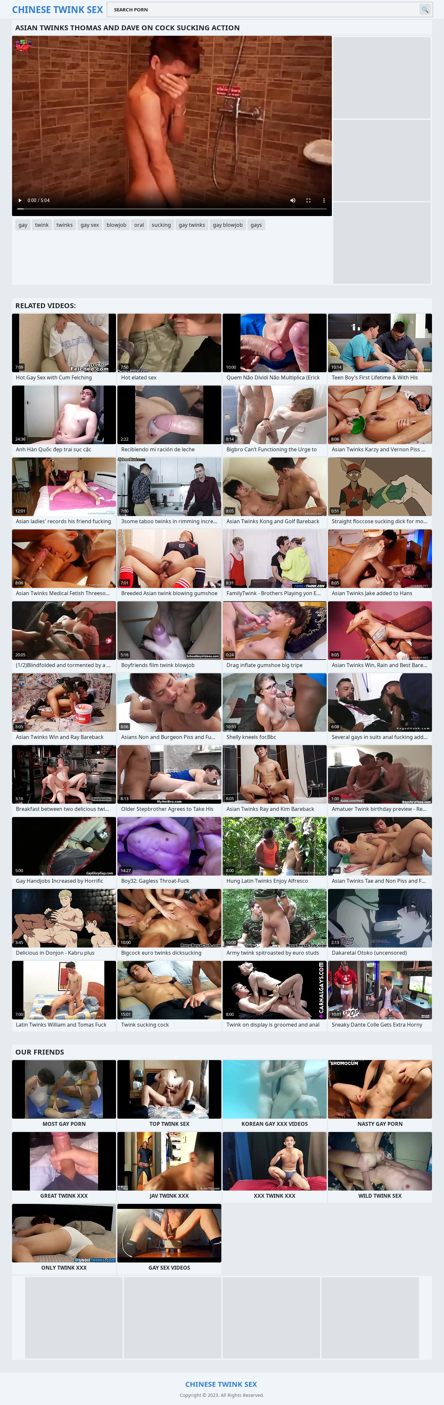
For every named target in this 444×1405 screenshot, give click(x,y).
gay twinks (192, 224)
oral (139, 224)
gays (256, 224)
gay (23, 224)
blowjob (116, 224)
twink (42, 224)
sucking (161, 224)
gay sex (90, 224)
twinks (65, 224)
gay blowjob (228, 224)
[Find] (425, 9)
